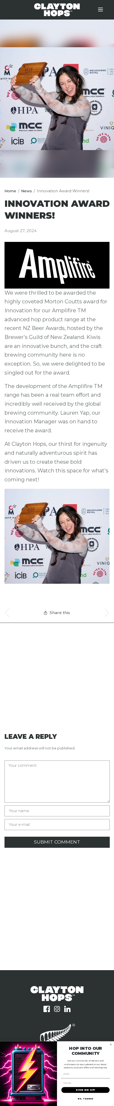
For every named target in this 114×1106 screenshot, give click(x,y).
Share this (60, 613)
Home (10, 191)
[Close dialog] (110, 1044)
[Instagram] (57, 1009)
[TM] (57, 999)
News (26, 191)
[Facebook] (46, 1009)
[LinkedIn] (67, 1009)
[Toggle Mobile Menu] (104, 10)
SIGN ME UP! (85, 1090)
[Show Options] (107, 1082)
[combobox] (84, 1082)
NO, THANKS (85, 1099)
